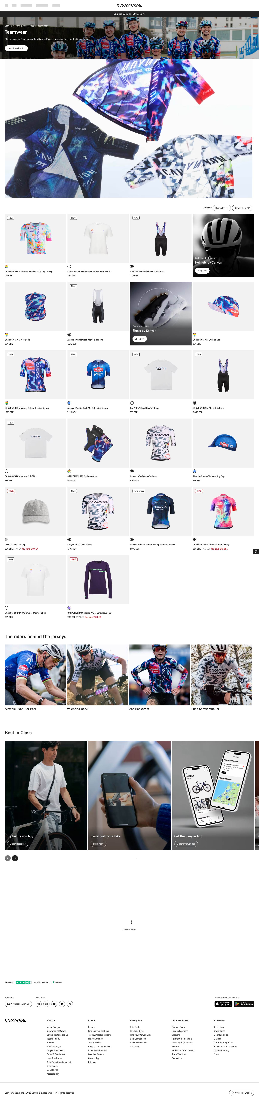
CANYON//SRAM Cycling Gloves (82, 476)
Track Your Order (179, 1054)
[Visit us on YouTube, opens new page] (54, 1004)
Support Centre (179, 1027)
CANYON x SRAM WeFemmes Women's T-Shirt (89, 271)
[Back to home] (129, 5)
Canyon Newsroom (55, 1050)
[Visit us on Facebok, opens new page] (39, 1004)
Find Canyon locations (98, 1030)
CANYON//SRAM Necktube (17, 339)
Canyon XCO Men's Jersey (79, 544)
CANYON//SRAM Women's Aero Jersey (211, 544)
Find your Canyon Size (140, 1034)
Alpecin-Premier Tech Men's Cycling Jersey (87, 408)
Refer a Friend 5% (138, 1042)
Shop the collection (16, 48)
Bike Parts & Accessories (225, 1046)
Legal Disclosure (54, 1058)
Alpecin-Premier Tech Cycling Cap (209, 476)
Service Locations (180, 1030)
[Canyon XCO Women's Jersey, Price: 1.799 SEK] (161, 443)
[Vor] (15, 858)
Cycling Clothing (221, 1050)
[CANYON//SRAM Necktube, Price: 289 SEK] (35, 306)
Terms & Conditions (56, 1054)
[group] (129, 801)
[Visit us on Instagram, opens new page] (46, 1004)
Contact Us (177, 1058)
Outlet (216, 1054)
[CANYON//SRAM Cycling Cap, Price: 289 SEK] (223, 306)
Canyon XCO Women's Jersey (144, 476)
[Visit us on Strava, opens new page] (62, 1004)
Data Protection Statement (59, 1062)
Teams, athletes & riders (99, 1034)
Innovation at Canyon (56, 1030)
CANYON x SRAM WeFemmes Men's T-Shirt (25, 612)
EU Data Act (52, 1069)
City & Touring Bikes (223, 1042)
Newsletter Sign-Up (20, 1003)
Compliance (52, 1066)
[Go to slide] (195, 858)
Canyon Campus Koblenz (99, 1046)
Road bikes (219, 1027)
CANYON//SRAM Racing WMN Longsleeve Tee (89, 612)
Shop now (202, 270)
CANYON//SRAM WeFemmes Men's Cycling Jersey (28, 271)
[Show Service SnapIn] (256, 551)
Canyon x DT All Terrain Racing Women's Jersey (152, 544)
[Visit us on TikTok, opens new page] (70, 1004)
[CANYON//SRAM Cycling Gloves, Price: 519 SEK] (98, 443)
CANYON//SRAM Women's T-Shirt (20, 476)
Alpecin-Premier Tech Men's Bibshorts (85, 339)
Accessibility (53, 1073)
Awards (50, 1042)
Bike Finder (135, 1027)
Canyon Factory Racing (57, 1034)
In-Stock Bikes (137, 1030)
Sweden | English (243, 1092)
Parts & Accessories (25, 25)
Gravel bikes (219, 1030)
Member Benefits (96, 1054)
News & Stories (95, 1038)
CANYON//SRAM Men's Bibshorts (208, 408)
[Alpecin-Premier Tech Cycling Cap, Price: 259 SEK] (223, 443)
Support (56, 5)
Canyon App (94, 1058)
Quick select (35, 257)
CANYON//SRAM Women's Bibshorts (147, 271)
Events (91, 1027)
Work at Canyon (54, 1046)
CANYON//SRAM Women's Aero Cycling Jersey (27, 408)
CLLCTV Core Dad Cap (15, 544)
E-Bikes (217, 1038)
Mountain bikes (221, 1034)
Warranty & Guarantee (182, 1042)
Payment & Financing (182, 1038)
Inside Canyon (53, 1027)
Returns (175, 1046)
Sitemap (92, 1062)
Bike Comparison (138, 1038)
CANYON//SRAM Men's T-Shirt (144, 408)
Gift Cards (134, 1046)
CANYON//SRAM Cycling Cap (206, 339)
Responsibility (53, 1038)
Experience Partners (97, 1050)
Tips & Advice (94, 1042)
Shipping (176, 1034)
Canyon (8, 25)
